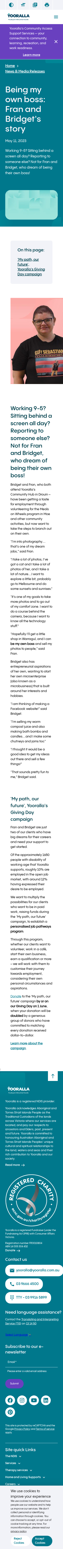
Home (10, 66)
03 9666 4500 (24, 1284)
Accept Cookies (40, 1540)
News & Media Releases (25, 71)
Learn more (31, 55)
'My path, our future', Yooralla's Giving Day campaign (31, 267)
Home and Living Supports (25, 1477)
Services (13, 1463)
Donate (15, 996)
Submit (14, 1383)
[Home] (18, 17)
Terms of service (45, 1429)
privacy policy (18, 1531)
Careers (13, 1484)
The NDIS (13, 1456)
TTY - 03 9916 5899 (28, 1297)
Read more (15, 1165)
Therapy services (19, 1470)
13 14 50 (31, 1323)
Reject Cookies (19, 1540)
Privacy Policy (22, 1429)
